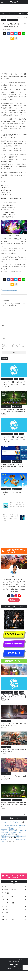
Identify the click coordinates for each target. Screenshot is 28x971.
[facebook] (8, 33)
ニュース (9, 13)
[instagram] (15, 595)
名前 (3, 325)
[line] (23, 33)
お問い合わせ (21, 959)
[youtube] (19, 595)
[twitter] (4, 33)
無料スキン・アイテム (12, 290)
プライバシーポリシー (11, 959)
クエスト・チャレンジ (19, 13)
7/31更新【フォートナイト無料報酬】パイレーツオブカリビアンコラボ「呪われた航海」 (13, 412)
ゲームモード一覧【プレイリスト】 (11, 822)
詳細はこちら (14, 600)
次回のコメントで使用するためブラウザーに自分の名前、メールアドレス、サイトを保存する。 (13, 346)
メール (3, 332)
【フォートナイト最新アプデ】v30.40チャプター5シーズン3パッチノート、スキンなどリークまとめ (13, 384)
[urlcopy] (16, 38)
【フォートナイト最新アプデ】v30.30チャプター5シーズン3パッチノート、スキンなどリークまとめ (13, 439)
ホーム (3, 13)
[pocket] (12, 33)
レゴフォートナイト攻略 (14, 669)
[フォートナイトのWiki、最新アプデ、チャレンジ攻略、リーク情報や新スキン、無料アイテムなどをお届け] (14, 2)
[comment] (12, 38)
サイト (3, 338)
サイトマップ (16, 961)
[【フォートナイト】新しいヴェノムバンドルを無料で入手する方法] (16, 33)
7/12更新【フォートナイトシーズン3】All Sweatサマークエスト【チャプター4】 (12, 467)
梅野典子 (11, 829)
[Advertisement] (14, 56)
